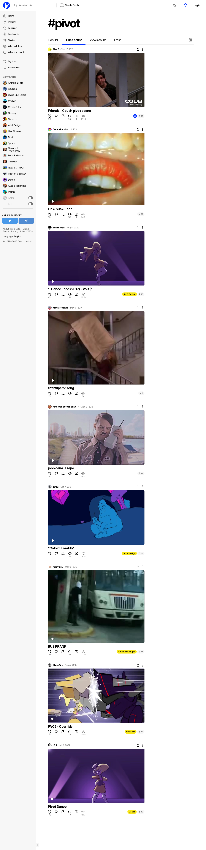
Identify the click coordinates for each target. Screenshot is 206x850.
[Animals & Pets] (18, 83)
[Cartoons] (18, 119)
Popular (12, 21)
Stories (11, 40)
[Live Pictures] (18, 131)
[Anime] (18, 198)
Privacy (14, 231)
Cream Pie (58, 129)
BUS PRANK (57, 646)
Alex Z (56, 49)
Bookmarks (13, 67)
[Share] (138, 49)
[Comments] (63, 116)
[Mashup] (18, 101)
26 (141, 651)
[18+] (30, 203)
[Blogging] (18, 89)
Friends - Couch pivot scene (69, 111)
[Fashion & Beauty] (18, 174)
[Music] (18, 137)
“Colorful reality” (61, 548)
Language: (12, 236)
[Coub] (6, 5)
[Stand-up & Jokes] (18, 95)
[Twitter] (10, 221)
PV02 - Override (60, 726)
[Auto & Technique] (18, 186)
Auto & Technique (126, 651)
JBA (55, 745)
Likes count (74, 40)
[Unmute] (52, 201)
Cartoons (130, 732)
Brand (26, 229)
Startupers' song (61, 388)
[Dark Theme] (174, 5)
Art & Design (129, 294)
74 (141, 473)
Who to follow (15, 46)
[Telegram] (26, 221)
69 (141, 214)
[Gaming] (18, 113)
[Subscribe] (30, 197)
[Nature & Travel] (18, 168)
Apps (19, 229)
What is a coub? (16, 52)
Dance (132, 812)
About (6, 229)
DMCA (30, 231)
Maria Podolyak (60, 308)
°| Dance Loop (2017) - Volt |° (70, 289)
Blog (12, 229)
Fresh (117, 40)
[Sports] (18, 143)
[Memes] (18, 192)
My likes (12, 61)
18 (141, 294)
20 (141, 731)
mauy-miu (58, 567)
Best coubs (13, 34)
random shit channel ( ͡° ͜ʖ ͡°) (66, 407)
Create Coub (72, 5)
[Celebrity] (18, 161)
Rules (22, 231)
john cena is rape (61, 468)
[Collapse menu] (37, 845)
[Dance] (18, 180)
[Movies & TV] (18, 107)
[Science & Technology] (18, 149)
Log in (197, 5)
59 (141, 553)
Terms (6, 231)
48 (141, 811)
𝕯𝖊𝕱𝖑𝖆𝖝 (56, 487)
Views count (98, 40)
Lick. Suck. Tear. (60, 209)
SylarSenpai (59, 228)
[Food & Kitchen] (18, 155)
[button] (190, 40)
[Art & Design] (18, 125)
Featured (12, 28)
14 (141, 116)
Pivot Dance (57, 807)
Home (11, 15)
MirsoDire (58, 665)
